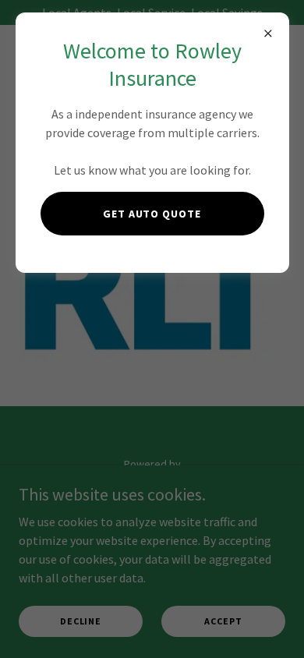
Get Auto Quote (152, 214)
